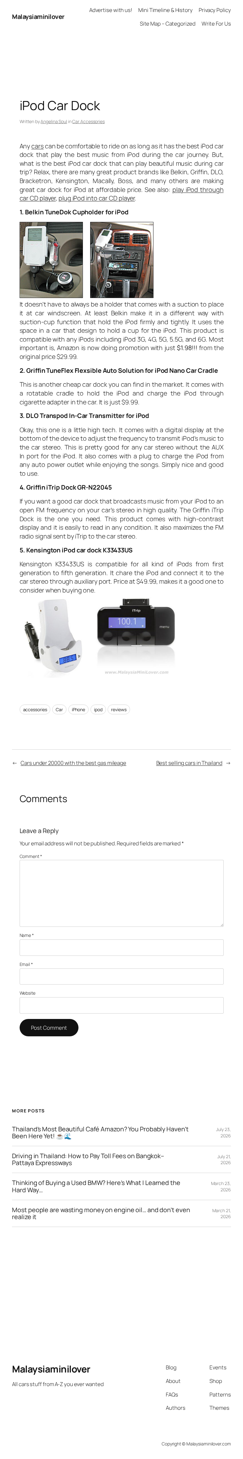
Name (27, 935)
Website (27, 993)
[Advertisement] (121, 47)
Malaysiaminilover (38, 16)
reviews (118, 709)
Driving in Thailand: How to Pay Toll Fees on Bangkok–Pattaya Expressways (88, 1159)
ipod (98, 709)
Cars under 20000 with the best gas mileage (73, 762)
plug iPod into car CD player (97, 198)
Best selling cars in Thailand (189, 762)
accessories (35, 709)
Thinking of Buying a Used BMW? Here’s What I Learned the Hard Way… (96, 1186)
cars (37, 146)
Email (26, 964)
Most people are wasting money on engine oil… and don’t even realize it (101, 1213)
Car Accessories (88, 121)
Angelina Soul (53, 121)
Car (59, 709)
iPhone (78, 709)
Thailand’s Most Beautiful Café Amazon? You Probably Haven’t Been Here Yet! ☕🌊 (100, 1133)
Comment (31, 856)
